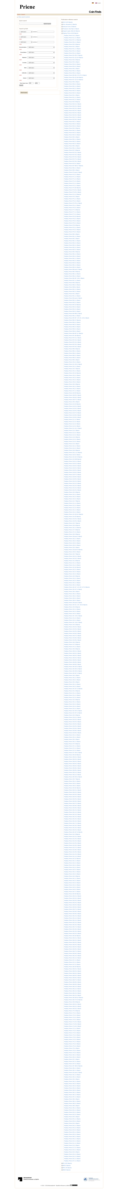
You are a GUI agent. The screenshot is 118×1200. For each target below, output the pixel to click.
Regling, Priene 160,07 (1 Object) (72, 803)
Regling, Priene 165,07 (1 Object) (72, 909)
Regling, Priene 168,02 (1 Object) (72, 969)
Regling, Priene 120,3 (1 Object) (72, 499)
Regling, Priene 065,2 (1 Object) (72, 141)
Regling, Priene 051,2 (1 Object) (72, 51)
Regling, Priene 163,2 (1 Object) (72, 874)
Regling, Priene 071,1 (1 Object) (72, 176)
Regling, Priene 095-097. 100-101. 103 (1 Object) (76, 318)
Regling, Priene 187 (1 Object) (71, 1059)
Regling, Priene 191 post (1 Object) (73, 1072)
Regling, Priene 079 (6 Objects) (72, 225)
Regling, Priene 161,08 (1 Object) (72, 849)
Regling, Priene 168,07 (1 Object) (72, 980)
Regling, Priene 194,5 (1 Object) (72, 1090)
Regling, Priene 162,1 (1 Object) (72, 860)
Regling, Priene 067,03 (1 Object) (72, 154)
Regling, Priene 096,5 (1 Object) (72, 329)
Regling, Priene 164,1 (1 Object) (72, 878)
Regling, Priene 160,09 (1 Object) (72, 808)
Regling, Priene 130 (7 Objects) (72, 554)
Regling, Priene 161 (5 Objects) (72, 834)
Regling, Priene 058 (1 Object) (71, 82)
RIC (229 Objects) (67, 1163)
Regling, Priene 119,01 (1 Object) (72, 461)
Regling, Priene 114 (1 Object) (71, 443)
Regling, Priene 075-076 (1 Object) (73, 203)
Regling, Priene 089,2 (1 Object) (72, 285)
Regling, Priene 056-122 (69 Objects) (73, 77)
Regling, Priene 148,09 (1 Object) (72, 664)
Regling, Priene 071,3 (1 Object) (72, 181)
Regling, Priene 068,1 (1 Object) (72, 168)
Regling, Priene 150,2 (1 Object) (72, 686)
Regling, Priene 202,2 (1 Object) (72, 1112)
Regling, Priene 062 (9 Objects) (72, 101)
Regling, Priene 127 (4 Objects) (72, 529)
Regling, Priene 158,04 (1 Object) (72, 761)
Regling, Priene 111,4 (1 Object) (72, 424)
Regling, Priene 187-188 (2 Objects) (73, 1066)
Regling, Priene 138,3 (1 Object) (72, 598)
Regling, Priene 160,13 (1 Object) (72, 814)
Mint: (25, 67)
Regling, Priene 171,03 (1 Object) (72, 1024)
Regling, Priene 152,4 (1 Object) (72, 708)
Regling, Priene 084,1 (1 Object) (72, 258)
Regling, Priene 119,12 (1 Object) (72, 483)
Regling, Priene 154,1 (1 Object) (72, 735)
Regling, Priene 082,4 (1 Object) (72, 247)
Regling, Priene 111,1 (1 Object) (72, 419)
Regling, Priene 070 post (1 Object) (73, 172)
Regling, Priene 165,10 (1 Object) (72, 916)
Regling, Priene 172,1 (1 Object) (72, 1028)
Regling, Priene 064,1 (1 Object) (72, 130)
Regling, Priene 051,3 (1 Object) (72, 53)
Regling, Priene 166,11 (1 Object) (72, 958)
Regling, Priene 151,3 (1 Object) (72, 697)
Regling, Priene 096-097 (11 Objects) (73, 333)
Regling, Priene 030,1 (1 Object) (72, 42)
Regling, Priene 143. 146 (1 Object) (73, 622)
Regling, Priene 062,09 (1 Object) (72, 119)
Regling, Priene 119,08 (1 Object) (72, 476)
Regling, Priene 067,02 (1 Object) (72, 152)
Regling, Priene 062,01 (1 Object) (72, 104)
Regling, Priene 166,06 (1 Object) (72, 949)
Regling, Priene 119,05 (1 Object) (72, 470)
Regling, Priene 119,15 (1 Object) (72, 490)
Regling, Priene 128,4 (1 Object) (72, 545)
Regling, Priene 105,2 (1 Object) (72, 375)
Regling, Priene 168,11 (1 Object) (72, 988)
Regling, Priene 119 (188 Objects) (72, 459)
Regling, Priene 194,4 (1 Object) (72, 1088)
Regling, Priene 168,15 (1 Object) (72, 995)
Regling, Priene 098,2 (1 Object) (72, 353)
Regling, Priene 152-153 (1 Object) (73, 710)
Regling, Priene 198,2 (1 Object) (72, 1103)
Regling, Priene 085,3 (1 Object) (72, 267)
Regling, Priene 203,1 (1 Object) (72, 1119)
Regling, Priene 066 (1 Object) (71, 146)
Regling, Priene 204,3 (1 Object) (72, 1130)
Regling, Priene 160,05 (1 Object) (72, 799)
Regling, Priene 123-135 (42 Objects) (73, 514)
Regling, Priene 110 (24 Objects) (72, 404)
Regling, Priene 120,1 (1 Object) (72, 494)
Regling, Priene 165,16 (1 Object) (72, 924)
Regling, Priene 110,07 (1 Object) (72, 413)
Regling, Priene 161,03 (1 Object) (72, 838)
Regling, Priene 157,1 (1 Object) (72, 746)
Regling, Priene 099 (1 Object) (71, 360)
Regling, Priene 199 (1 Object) (71, 1105)
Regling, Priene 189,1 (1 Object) (72, 1068)
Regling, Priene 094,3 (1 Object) (72, 307)
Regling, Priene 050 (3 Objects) (72, 44)
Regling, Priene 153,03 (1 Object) (72, 721)
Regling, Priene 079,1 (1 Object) (72, 227)
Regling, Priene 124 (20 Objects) (72, 516)
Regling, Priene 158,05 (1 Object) (72, 763)
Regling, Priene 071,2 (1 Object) (72, 179)
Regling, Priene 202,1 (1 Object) (72, 1110)
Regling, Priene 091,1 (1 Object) (72, 296)
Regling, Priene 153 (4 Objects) (72, 715)
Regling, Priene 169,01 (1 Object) (72, 1004)
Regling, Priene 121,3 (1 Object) (72, 507)
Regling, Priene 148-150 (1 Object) (73, 666)
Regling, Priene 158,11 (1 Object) (72, 774)
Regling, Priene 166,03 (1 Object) (72, 942)
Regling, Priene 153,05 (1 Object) (72, 726)
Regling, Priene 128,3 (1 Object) (72, 543)
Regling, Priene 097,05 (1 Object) (72, 344)
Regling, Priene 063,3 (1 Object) (72, 126)
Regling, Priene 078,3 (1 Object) (72, 221)
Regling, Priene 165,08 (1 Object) (72, 911)
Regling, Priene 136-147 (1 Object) (73, 589)
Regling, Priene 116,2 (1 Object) (72, 448)
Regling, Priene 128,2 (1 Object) (72, 541)
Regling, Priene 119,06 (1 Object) (72, 472)
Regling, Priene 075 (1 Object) (71, 196)
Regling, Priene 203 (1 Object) (71, 1116)
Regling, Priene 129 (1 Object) (71, 547)
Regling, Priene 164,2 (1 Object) (72, 880)
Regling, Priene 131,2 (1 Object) (72, 565)
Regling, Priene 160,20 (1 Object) (72, 830)
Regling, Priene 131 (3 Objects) (72, 560)
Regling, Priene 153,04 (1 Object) (72, 724)
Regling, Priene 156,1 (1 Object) (72, 741)
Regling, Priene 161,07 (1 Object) (72, 847)
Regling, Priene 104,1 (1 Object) (72, 371)
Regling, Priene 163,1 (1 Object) (72, 871)
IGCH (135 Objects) (68, 22)
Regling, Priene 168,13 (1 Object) (72, 993)
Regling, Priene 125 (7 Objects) (72, 523)
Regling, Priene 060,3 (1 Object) (72, 90)
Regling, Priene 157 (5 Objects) (72, 743)
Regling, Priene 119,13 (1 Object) (72, 485)
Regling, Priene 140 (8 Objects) (72, 607)
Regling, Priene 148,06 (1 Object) (72, 660)
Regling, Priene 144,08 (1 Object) (72, 638)
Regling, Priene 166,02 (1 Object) (72, 940)
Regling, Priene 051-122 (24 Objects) (73, 57)
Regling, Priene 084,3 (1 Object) (72, 263)
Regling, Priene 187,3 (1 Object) (72, 1063)
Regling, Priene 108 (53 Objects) (72, 393)
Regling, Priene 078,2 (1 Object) (72, 218)
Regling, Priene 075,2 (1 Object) (72, 201)
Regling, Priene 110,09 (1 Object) (72, 417)
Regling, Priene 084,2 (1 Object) (72, 260)
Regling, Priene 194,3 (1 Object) (72, 1086)
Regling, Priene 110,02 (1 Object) (72, 406)
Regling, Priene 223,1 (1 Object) (72, 1154)
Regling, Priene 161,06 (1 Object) (72, 845)
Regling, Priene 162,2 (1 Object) (72, 863)
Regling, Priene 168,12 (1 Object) (72, 991)
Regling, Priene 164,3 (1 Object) (72, 882)
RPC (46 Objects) (67, 1167)
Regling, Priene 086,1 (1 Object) (72, 274)
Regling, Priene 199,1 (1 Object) (72, 1108)
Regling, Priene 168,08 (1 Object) (72, 982)
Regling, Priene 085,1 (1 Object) (72, 265)
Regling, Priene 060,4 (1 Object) (72, 93)
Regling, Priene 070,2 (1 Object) (72, 174)
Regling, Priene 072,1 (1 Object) (72, 183)
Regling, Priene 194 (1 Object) (71, 1079)
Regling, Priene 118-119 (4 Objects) (73, 457)
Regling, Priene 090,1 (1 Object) (72, 289)
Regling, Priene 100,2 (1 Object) (72, 362)
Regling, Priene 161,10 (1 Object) (72, 854)
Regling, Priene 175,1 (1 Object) (72, 1041)
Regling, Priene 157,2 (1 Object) (72, 748)
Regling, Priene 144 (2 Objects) (72, 624)
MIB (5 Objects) (66, 1170)
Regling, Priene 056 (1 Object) (71, 68)
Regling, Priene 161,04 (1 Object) (72, 841)
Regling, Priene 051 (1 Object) (71, 46)
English (99, 3)
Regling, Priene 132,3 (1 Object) (72, 571)
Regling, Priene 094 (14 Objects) (72, 304)
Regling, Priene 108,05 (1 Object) (72, 395)
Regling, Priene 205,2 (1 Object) (72, 1134)
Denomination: (23, 47)
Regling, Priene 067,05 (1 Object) (72, 157)
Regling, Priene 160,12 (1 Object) (72, 812)
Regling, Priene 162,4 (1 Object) (72, 867)
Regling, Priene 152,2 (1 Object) (72, 704)
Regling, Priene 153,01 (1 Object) (72, 717)
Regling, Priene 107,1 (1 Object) (72, 390)
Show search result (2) (24, 17)
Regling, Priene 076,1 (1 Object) (72, 205)
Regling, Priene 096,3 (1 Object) (72, 324)
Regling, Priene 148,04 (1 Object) (72, 657)
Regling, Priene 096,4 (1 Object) (72, 326)
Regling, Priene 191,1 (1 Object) (72, 1074)
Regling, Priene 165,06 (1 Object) (72, 907)
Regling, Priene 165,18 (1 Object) (72, 929)
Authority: (24, 72)
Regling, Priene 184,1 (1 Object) (72, 1055)
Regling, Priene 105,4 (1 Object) (72, 379)
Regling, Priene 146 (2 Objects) (72, 642)
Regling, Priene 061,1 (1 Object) (72, 97)
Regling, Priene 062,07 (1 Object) (72, 117)
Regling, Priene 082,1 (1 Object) (72, 240)
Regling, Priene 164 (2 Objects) (72, 876)
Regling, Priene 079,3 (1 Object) (72, 232)
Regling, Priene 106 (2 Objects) (72, 384)
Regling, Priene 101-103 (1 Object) (73, 364)
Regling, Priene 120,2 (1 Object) (72, 496)
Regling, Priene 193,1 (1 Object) (72, 1077)
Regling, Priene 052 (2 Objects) (72, 59)
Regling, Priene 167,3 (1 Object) (72, 964)
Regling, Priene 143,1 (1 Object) (72, 620)
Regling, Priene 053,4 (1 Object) (72, 66)
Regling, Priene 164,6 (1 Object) (72, 889)
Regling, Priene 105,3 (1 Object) (72, 377)
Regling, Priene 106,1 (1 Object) (72, 386)
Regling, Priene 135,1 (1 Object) (72, 582)
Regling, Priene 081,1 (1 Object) (72, 236)
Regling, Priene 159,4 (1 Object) (72, 785)
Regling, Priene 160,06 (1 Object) (72, 801)
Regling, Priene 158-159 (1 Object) (73, 777)
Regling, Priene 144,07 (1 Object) (72, 635)
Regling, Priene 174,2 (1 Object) (72, 1039)
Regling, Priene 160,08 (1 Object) (72, 805)
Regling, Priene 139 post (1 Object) (73, 602)
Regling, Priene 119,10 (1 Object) (72, 481)
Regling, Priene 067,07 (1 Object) (72, 159)
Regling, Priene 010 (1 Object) (71, 35)
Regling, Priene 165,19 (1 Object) (72, 931)
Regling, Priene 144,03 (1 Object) (72, 629)
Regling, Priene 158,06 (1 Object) (72, 766)
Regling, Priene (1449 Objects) (70, 33)
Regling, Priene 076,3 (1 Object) (72, 207)
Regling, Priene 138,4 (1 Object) (72, 600)
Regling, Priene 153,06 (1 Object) (72, 728)
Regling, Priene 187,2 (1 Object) (72, 1061)
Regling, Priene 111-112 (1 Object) (72, 428)
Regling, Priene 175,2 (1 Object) (72, 1044)
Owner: (25, 78)
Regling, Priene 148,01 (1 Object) (72, 651)
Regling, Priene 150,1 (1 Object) (72, 684)
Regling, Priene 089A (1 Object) (72, 287)
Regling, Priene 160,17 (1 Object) (72, 823)
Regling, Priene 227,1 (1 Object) (72, 1161)
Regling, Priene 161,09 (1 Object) (72, 852)
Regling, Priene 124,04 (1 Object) (72, 518)
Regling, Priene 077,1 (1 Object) (72, 212)
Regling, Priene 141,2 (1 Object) (72, 618)
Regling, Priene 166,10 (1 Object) (72, 955)
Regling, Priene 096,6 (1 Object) (72, 331)
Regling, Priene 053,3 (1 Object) (72, 64)
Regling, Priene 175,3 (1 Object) (72, 1046)
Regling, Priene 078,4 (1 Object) (72, 223)
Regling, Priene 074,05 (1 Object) (72, 192)
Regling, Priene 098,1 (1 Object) (72, 351)
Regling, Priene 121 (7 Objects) (72, 501)
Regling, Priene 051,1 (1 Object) (72, 48)
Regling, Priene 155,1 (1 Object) (72, 737)
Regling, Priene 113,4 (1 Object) (72, 441)
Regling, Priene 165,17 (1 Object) (72, 927)
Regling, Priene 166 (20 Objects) (72, 935)
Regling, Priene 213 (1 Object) (71, 1145)
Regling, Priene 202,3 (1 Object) (72, 1114)
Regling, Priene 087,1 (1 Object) (72, 280)
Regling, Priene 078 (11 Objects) (72, 216)
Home (18, 14)
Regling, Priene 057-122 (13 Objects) (73, 79)
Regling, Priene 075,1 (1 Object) (72, 198)
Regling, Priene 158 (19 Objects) (72, 755)
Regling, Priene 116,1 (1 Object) (72, 446)
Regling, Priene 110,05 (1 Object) (72, 410)
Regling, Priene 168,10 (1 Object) (72, 986)
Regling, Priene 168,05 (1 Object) (72, 975)
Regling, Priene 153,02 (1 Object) (72, 719)
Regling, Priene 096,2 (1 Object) (72, 322)
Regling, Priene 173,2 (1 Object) (72, 1030)
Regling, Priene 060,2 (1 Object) (72, 88)
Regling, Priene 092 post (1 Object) (73, 298)
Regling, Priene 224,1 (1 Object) (72, 1156)
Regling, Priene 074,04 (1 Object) (72, 190)
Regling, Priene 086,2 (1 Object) (72, 276)
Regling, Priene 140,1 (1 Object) (72, 609)
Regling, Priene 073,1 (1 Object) (72, 185)
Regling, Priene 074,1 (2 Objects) (72, 194)
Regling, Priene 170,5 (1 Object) (72, 1019)
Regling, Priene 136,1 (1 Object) (72, 585)
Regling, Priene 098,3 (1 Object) (72, 355)
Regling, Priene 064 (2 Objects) (72, 128)
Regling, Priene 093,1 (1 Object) (72, 300)
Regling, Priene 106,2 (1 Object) (72, 388)
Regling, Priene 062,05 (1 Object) (72, 112)
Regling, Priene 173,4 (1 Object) (72, 1035)
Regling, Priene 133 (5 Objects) (72, 576)
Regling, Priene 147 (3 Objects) (72, 644)
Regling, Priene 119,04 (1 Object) (72, 468)
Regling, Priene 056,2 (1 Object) (72, 73)
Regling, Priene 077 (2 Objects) (72, 209)
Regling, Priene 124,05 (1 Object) (72, 521)
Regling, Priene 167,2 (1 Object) (72, 962)
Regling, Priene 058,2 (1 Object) (72, 84)
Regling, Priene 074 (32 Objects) (72, 187)
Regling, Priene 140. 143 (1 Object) (73, 615)
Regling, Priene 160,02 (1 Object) (72, 792)
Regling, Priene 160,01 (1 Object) (72, 790)
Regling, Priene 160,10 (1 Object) (72, 810)
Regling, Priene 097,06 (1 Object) (72, 346)
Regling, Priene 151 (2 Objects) (72, 691)
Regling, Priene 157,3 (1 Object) (72, 750)
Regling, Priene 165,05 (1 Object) (72, 905)
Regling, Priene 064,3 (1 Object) (72, 132)
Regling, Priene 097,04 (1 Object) (72, 342)
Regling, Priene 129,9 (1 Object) (72, 552)
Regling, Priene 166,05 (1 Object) (72, 947)
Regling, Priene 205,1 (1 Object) (72, 1132)
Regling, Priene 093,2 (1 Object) (72, 302)
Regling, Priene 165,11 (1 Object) (72, 918)
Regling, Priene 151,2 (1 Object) (72, 695)
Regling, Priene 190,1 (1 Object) (72, 1070)
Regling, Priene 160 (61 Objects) (72, 788)
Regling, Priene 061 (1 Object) (71, 95)
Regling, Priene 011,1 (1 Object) (72, 37)
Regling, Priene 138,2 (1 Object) (72, 596)
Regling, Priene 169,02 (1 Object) (72, 1006)
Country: (24, 62)
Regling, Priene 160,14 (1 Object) (72, 816)
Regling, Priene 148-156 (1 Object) (73, 669)
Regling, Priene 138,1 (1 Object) (72, 593)
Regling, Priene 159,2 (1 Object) (72, 783)
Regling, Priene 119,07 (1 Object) (72, 474)
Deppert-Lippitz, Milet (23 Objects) (71, 31)
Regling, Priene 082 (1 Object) (71, 238)
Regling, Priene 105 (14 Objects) (72, 373)
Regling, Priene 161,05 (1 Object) (72, 843)
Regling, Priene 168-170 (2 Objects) (73, 999)
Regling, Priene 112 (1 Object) (71, 430)
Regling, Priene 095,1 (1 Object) (72, 315)
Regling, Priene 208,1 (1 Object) (72, 1136)
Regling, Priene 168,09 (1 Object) (72, 984)
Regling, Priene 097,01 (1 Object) (72, 337)
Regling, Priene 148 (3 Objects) (72, 649)
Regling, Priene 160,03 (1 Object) (72, 794)
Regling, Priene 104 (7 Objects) (72, 368)
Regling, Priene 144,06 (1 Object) (72, 633)
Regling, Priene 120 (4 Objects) (72, 492)
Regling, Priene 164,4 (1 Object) (72, 885)
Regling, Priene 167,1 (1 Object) (72, 960)
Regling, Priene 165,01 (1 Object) (72, 896)
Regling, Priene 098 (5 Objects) (72, 348)
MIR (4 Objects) (67, 1165)
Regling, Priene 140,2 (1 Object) (72, 611)
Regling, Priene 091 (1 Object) (71, 293)
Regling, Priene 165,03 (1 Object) (72, 900)
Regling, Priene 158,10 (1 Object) (72, 772)
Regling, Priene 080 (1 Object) (71, 234)
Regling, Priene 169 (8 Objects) (72, 1002)
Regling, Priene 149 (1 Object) (71, 675)
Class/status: (23, 52)
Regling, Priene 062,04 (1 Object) (72, 110)
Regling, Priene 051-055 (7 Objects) (73, 55)
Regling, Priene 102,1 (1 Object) (72, 366)
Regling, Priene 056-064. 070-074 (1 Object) (75, 75)
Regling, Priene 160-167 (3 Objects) (73, 832)
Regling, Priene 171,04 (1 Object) (72, 1026)
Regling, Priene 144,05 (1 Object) (72, 631)
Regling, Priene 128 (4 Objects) (72, 534)
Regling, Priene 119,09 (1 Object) (72, 479)
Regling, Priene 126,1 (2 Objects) (72, 527)
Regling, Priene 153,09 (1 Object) (72, 732)
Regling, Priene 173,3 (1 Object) (72, 1033)
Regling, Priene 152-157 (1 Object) (73, 713)
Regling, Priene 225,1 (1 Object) (72, 1158)
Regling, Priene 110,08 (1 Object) (72, 415)
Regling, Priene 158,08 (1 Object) (72, 768)
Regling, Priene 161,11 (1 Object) (72, 856)
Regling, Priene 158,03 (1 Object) (72, 759)
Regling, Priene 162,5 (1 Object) (72, 869)
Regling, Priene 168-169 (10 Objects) (73, 997)
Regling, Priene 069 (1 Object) (71, 170)
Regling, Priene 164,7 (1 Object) (72, 891)
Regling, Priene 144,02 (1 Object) (72, 627)
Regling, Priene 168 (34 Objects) (72, 966)
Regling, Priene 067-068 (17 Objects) (73, 165)
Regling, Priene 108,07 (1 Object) (72, 399)
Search (23, 14)
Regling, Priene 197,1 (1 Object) (72, 1097)
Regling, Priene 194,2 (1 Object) (72, 1083)
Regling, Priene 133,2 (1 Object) (72, 578)
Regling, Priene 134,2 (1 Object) (72, 580)
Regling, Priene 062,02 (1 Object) (72, 106)
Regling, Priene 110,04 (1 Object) (72, 408)
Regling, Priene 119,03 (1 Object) (72, 465)
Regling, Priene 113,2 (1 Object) (72, 439)
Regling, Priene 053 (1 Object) (71, 62)
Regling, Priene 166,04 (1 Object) (72, 944)
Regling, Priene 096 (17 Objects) (72, 320)
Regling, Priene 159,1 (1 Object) (72, 781)
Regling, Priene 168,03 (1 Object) (72, 971)
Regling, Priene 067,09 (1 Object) (72, 161)
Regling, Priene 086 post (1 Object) (73, 269)
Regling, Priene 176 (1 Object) (71, 1048)
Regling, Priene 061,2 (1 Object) (72, 99)
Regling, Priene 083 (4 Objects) (72, 251)
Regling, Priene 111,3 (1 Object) (72, 421)
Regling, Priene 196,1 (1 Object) (72, 1094)
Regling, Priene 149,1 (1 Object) (72, 677)
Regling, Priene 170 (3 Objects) (72, 1010)
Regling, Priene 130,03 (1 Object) (72, 558)
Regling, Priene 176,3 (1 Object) (72, 1052)
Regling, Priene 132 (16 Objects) (72, 567)
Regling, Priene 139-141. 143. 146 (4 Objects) (75, 604)
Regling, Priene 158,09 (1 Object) (72, 770)
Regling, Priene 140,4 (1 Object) (72, 613)
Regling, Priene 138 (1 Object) (71, 591)
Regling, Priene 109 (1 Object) (71, 402)
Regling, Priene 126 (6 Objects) (72, 525)
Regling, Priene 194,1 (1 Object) (72, 1081)
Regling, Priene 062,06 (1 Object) (72, 115)
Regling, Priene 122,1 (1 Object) (72, 510)
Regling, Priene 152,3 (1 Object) (72, 706)
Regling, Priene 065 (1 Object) (71, 137)
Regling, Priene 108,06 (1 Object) (72, 397)
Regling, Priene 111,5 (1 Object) (72, 426)
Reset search (24, 92)
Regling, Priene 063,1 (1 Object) (72, 121)
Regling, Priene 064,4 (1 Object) (72, 135)
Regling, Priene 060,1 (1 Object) (72, 86)
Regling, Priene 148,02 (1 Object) (72, 653)
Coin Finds (95, 11)
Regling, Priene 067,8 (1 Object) (72, 163)
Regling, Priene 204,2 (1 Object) (72, 1127)
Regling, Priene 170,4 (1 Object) (72, 1017)
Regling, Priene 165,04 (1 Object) (72, 902)
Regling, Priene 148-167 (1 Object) (73, 673)
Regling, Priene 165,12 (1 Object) (72, 920)
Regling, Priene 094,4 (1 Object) (72, 309)
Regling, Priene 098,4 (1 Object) (72, 357)
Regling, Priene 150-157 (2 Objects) (73, 688)
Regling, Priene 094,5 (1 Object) (72, 311)
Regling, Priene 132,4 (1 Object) (72, 574)
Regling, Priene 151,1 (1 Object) (72, 693)
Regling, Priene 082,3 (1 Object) (72, 245)
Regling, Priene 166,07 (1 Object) (72, 951)
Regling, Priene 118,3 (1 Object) (72, 454)
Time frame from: (24, 83)
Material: (24, 57)
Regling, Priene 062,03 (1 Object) (72, 108)
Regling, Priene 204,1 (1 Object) (72, 1125)
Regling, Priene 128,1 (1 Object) (72, 538)
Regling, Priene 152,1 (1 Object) (72, 702)
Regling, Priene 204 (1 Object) (71, 1123)
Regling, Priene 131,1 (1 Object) (72, 563)
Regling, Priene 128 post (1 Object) (73, 536)
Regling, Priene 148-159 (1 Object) (73, 671)
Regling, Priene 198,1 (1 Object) (72, 1101)
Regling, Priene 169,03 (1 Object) (72, 1008)
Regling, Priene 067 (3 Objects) (72, 150)
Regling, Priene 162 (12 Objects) (72, 858)
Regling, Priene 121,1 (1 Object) (72, 503)
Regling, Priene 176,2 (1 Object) (72, 1050)
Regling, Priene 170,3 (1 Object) (72, 1015)
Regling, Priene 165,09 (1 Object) (72, 913)
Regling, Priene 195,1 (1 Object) (72, 1092)
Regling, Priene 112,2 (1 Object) (72, 432)
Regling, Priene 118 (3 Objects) (72, 450)
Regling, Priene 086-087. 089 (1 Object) (74, 278)
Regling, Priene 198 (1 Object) (71, 1099)
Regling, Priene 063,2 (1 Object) (72, 123)
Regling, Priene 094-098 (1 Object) (73, 313)
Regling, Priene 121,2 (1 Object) (72, 505)
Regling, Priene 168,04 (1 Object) (72, 973)
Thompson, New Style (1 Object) (71, 28)
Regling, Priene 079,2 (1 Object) (72, 229)
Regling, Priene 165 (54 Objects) (72, 894)
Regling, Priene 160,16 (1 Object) (72, 821)
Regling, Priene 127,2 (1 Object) (72, 532)
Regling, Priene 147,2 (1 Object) (72, 646)
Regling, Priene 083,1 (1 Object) (72, 254)
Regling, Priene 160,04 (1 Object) (72, 796)
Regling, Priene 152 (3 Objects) (72, 699)
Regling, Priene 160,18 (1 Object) (72, 825)
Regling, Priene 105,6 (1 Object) (72, 382)
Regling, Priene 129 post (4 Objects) (73, 549)
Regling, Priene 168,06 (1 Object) (72, 977)
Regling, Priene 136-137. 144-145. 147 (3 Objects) (77, 587)
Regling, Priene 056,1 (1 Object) (72, 70)
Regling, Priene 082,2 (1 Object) (72, 243)
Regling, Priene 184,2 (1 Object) (72, 1057)
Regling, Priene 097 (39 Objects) (72, 335)
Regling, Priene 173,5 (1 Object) (72, 1037)
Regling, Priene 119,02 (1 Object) (72, 463)
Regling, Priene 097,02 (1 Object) (72, 340)
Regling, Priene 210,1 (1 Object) (72, 1141)
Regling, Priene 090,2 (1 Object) (72, 291)
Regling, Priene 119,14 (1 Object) (72, 488)
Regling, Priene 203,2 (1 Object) (72, 1121)
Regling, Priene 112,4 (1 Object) (72, 435)
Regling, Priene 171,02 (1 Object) (72, 1021)
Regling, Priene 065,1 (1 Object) (72, 139)
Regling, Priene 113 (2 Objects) (72, 437)
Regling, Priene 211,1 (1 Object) (72, 1143)
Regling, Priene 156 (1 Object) (71, 739)
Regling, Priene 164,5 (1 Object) (72, 887)
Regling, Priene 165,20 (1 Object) (72, 933)
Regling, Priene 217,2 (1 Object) (72, 1147)
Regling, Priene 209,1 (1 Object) (72, 1138)
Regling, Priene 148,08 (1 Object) (72, 662)
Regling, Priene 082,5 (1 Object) (72, 249)
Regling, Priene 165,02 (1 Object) (72, 898)
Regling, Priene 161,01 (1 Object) (72, 836)
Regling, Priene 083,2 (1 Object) (72, 256)
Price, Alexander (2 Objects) (70, 24)
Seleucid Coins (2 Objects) (69, 26)
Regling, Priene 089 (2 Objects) (72, 282)
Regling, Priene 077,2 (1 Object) (72, 214)
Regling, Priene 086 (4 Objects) (72, 271)
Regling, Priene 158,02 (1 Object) (72, 757)
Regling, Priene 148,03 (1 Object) (72, 655)
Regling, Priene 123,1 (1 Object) (72, 512)
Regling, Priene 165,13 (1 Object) (72, 922)
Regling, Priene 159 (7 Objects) (72, 779)
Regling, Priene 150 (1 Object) (71, 682)
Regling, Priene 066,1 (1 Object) (72, 148)
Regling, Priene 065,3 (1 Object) (72, 143)
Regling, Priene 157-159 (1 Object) (73, 752)
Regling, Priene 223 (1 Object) (71, 1152)
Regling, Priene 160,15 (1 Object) (72, 819)
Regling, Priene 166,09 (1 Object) (72, 953)
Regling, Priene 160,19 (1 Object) (72, 827)
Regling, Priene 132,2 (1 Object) (72, 569)
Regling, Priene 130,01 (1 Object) (72, 556)
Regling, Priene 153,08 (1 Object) (72, 730)
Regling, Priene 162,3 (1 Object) (72, 865)
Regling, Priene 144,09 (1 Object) (72, 640)
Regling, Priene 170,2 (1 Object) (72, 1013)
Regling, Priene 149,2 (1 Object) (72, 680)
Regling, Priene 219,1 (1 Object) (72, 1149)
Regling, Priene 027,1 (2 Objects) (72, 40)
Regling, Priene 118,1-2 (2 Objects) (73, 452)
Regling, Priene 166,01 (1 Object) (72, 938)
